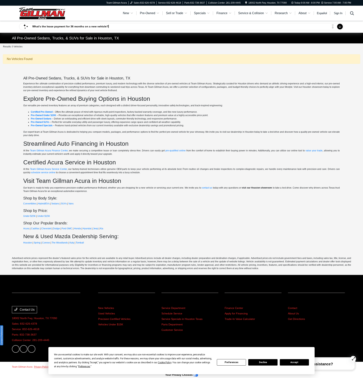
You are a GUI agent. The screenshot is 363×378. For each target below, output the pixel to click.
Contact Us (27, 309)
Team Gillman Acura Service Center (48, 169)
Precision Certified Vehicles (114, 318)
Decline (263, 362)
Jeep (95, 228)
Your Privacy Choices (179, 374)
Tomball (80, 242)
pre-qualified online (175, 150)
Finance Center (234, 307)
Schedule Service (171, 313)
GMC (69, 228)
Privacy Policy (41, 367)
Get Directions (296, 318)
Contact (292, 307)
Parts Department (172, 324)
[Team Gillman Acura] (42, 13)
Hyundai (87, 228)
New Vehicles (106, 307)
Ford (64, 228)
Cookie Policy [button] (164, 362)
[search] (352, 13)
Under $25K (29, 216)
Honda (77, 228)
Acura (26, 228)
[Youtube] (31, 349)
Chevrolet (46, 228)
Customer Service (172, 329)
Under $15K (43, 216)
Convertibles (29, 203)
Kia (101, 228)
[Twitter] (23, 349)
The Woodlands (60, 242)
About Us (293, 313)
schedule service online (43, 172)
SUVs (64, 203)
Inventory (106, 301)
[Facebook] (15, 349)
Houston (27, 242)
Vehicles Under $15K (110, 324)
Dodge (56, 228)
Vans (71, 203)
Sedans (55, 203)
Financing (233, 301)
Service (167, 301)
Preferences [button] (84, 366)
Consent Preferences (2, 335)
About (293, 301)
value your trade (314, 150)
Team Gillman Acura (22, 367)
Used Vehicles (106, 313)
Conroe (46, 242)
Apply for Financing (236, 313)
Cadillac (35, 228)
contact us (207, 187)
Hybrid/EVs (44, 203)
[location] (246, 3)
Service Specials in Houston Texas (181, 318)
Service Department (173, 307)
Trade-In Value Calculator (240, 318)
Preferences (231, 362)
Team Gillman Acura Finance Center (49, 150)
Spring (37, 242)
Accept (294, 362)
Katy (72, 242)
